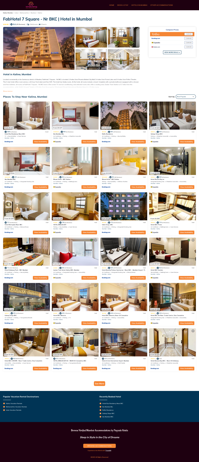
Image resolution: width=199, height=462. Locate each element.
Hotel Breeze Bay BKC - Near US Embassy (165, 361)
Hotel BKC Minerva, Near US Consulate (115, 315)
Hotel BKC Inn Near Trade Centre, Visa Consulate (167, 315)
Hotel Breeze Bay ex (157, 179)
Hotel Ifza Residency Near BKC (15, 134)
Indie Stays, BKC (107, 225)
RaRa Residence (107, 134)
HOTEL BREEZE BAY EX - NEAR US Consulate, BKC (69, 361)
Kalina (40, 13)
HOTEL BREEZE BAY (59, 225)
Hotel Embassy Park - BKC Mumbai (16, 270)
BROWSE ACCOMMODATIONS (99, 446)
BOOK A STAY (122, 5)
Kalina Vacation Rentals (14, 403)
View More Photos (11, 67)
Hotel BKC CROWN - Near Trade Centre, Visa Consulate (23, 361)
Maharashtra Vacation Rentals (16, 407)
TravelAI (108, 450)
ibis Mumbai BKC (10, 179)
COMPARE (189, 34)
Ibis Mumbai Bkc (58, 134)
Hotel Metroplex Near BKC (13, 225)
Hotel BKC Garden (157, 270)
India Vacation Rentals (13, 410)
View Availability (40, 142)
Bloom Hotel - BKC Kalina (61, 179)
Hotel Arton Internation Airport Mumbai (115, 361)
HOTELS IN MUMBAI (139, 5)
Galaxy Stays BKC (157, 134)
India (16, 13)
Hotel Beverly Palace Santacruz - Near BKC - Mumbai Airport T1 (123, 270)
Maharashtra (24, 13)
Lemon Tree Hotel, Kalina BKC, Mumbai (66, 270)
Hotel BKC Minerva (59, 315)
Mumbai (33, 13)
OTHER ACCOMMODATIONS (161, 5)
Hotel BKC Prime (156, 225)
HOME (111, 5)
